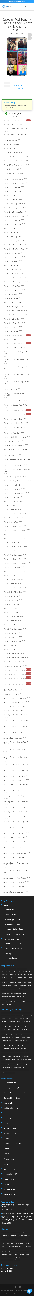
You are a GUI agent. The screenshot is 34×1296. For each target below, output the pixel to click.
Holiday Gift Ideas (11, 1108)
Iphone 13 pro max (22, 977)
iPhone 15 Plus (5, 982)
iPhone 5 (7, 1138)
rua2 (18, 1059)
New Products (9, 1169)
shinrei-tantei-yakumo (27, 1059)
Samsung (7, 953)
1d (2, 1013)
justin (28, 1040)
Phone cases (9, 1179)
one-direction (5, 1054)
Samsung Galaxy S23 (19, 999)
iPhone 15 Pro (13, 982)
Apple (6, 905)
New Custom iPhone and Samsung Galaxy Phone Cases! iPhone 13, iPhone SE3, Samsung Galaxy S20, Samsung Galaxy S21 (17, 1218)
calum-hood (12, 1021)
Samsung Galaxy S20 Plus (7, 993)
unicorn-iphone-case (19, 1067)
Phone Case (4, 988)
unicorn (14, 1064)
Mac (21, 1251)
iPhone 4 (17, 1243)
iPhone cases (9, 1159)
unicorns (4, 1072)
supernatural (14, 1062)
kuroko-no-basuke (6, 1045)
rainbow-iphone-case (18, 1056)
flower (7, 1034)
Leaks (6, 1164)
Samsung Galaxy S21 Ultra (7, 999)
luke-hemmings (5, 1048)
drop (27, 1240)
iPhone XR (16, 985)
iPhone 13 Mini (5, 977)
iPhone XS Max (23, 985)
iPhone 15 (30, 980)
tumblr (24, 1062)
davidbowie (12, 1032)
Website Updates (10, 1194)
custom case (13, 969)
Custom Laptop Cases (12, 919)
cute (18, 1029)
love (19, 1045)
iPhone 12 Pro (13, 974)
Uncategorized (9, 1189)
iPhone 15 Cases (10, 1133)
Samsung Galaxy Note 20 (21, 988)
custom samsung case (18, 1238)
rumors (9, 1257)
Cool (14, 1029)
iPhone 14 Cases (10, 1128)
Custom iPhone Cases (15, 934)
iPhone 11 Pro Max (13, 971)
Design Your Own (20, 1240)
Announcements (5, 1232)
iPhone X (10, 985)
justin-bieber (5, 1043)
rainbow (9, 1056)
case (3, 969)
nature (17, 1051)
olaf (28, 1051)
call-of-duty (4, 1021)
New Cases (26, 1251)
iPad (5, 1113)
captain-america (26, 1021)
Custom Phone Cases (12, 925)
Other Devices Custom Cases (15, 948)
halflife (23, 1037)
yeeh (13, 1072)
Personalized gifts (11, 1174)
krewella (26, 1043)
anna (18, 1015)
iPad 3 (7, 1243)
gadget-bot (28, 1034)
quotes (3, 1056)
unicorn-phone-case (6, 1070)
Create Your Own (5, 1235)
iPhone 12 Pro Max (22, 974)
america (4, 1015)
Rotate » (7, 86)
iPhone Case (4, 1251)
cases (19, 1232)
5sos (29, 1013)
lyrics (12, 1048)
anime (13, 1015)
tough (3, 1004)
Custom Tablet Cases (12, 939)
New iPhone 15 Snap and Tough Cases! (16, 1210)
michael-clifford (25, 1048)
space (3, 1062)
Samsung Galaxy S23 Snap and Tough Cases (15, 1205)
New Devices (4, 1254)
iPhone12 (28, 971)
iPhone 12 (21, 971)
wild (9, 1072)
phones (27, 1254)
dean (18, 1032)
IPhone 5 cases (10, 1246)
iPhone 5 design (18, 1246)
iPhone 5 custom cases (13, 1143)
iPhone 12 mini (5, 974)
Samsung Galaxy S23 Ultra (20, 1001)
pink (16, 1054)
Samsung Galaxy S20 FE (17, 990)
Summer (11, 1260)
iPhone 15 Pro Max (22, 982)
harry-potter (5, 1040)
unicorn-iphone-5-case (7, 1067)
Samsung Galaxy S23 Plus (7, 1001)
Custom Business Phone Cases (16, 1093)
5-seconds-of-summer (10, 1013)
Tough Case (8, 1004)
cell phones (24, 1232)
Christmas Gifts (10, 1083)
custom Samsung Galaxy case (8, 1240)
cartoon (8, 1024)
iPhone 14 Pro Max (22, 980)
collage (3, 1029)
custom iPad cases (25, 1235)
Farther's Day (9, 1103)
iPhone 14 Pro (13, 980)
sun (8, 1062)
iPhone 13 (30, 974)
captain (18, 1021)
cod (26, 1026)
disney (30, 1032)
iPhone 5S (8, 1149)
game (3, 1037)
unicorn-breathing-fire (23, 1064)
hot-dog (11, 1040)
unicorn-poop (16, 1070)
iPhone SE (30, 982)
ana (9, 1015)
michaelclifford (5, 1051)
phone (29, 985)
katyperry (20, 1043)
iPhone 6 (7, 1154)
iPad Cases (10, 909)
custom (6, 969)
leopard (14, 1045)
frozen (18, 1034)
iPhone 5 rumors (27, 1246)
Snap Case (30, 1001)
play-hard (22, 1054)
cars (3, 1024)
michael (17, 1048)
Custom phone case (21, 969)
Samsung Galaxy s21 (6, 996)
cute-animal (24, 1029)
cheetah (12, 1026)
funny (23, 1034)
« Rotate (7, 83)
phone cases (21, 1254)
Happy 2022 (6, 1223)
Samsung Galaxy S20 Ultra (20, 993)
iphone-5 (23, 1040)
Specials (7, 1184)
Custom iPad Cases (14, 943)
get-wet (8, 1037)
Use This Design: (9, 102)
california (26, 1018)
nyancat (23, 1051)
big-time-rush (10, 1018)
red (3, 1059)
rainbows (27, 1056)
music (12, 1051)
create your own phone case (15, 1088)
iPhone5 (3, 1246)
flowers (13, 1034)
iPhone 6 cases (16, 1249)
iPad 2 (3, 1243)
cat (17, 1024)
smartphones (5, 1260)
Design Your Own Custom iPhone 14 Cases (17, 1213)
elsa (3, 1034)
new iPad (11, 1254)
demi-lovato (24, 1032)
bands (30, 1015)
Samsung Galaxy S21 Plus (18, 996)
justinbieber (13, 1043)
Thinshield (16, 1260)
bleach (16, 1018)
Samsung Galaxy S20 (6, 990)
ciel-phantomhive (20, 1026)
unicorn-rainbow (25, 1070)
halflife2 (29, 1037)
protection (4, 1257)
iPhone (6, 1123)
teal (20, 1062)
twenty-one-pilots (6, 1064)
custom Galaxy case (15, 1235)
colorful (9, 1029)
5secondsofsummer (21, 1013)
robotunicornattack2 (10, 1059)
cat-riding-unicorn (24, 1024)
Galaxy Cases (11, 958)
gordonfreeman (15, 1037)
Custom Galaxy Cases (15, 929)
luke (23, 1045)
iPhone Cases (11, 914)
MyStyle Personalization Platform (22, 1293)
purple (27, 1054)
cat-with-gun (5, 1026)
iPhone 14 (30, 977)
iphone (17, 1040)
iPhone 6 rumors (25, 1249)
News (16, 1254)
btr (21, 1018)
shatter (25, 1257)
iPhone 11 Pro (5, 971)
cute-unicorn (5, 1032)
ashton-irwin (24, 1015)
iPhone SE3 (4, 985)
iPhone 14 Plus (5, 980)
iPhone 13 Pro (13, 977)
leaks (17, 1251)
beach (3, 1018)
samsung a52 (11, 988)
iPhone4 (22, 1243)
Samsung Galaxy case (17, 1257)
